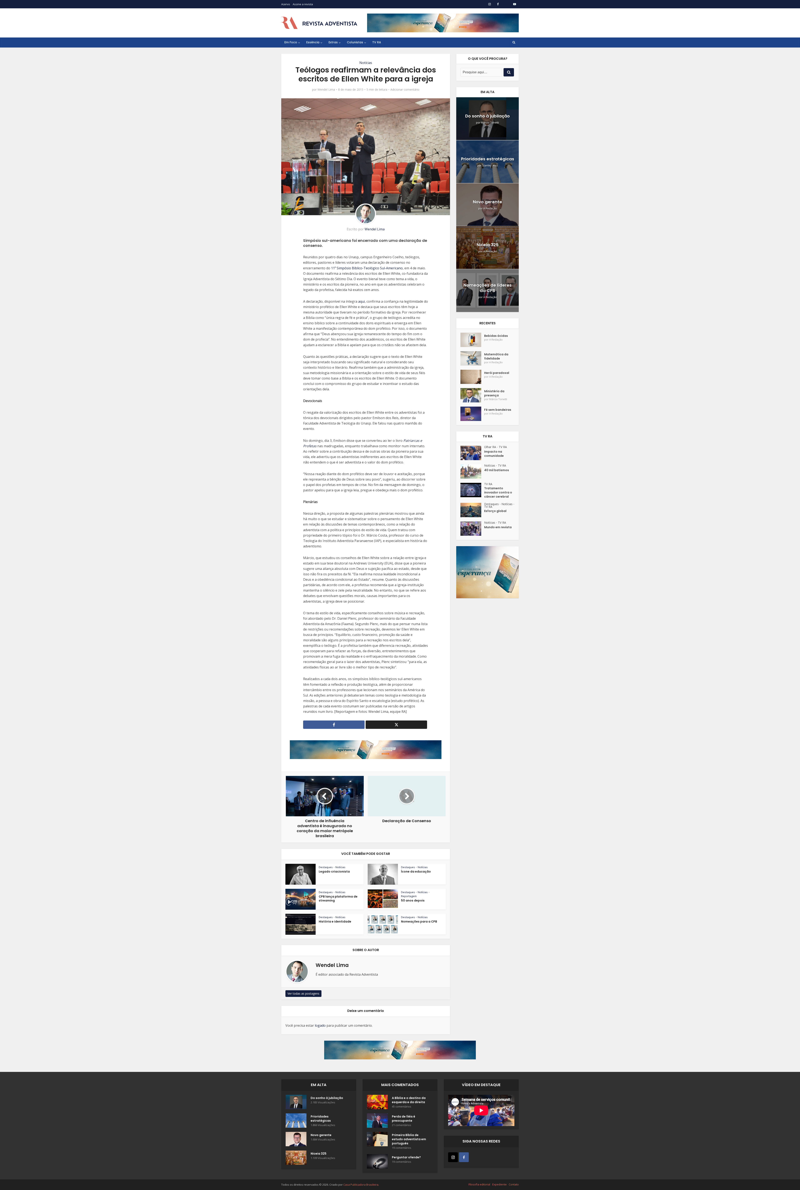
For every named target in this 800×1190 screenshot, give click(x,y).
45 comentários (401, 1106)
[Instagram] (453, 1157)
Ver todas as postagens (303, 993)
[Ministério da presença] (472, 395)
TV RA (376, 42)
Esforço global (495, 511)
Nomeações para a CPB (419, 921)
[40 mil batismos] (472, 471)
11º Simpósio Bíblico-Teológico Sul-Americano (367, 268)
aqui (361, 301)
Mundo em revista (498, 527)
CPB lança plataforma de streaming (338, 898)
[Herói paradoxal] (472, 377)
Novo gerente (487, 202)
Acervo (285, 4)
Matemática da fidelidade (496, 356)
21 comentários (401, 1125)
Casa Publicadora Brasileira (360, 1184)
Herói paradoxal (496, 373)
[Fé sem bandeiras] (472, 414)
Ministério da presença (494, 393)
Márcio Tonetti (490, 122)
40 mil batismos (496, 470)
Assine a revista (303, 4)
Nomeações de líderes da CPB (488, 287)
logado (320, 1025)
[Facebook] (464, 1157)
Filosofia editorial (479, 1184)
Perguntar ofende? (406, 1157)
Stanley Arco (490, 165)
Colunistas (355, 42)
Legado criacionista (334, 871)
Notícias (365, 62)
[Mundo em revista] (472, 528)
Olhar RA (490, 447)
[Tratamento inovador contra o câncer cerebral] (472, 490)
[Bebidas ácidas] (472, 340)
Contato (514, 1184)
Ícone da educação (416, 871)
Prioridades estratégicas (487, 159)
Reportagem (409, 896)
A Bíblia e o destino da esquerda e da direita (409, 1100)
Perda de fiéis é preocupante (403, 1118)
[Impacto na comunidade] (472, 453)
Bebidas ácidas (496, 336)
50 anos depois (413, 900)
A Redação (490, 208)
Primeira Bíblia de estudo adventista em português (409, 1139)
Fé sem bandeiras (497, 410)
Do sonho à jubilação (487, 116)
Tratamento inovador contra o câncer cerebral (498, 492)
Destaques (326, 867)
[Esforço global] (472, 510)
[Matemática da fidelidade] (472, 358)
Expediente (499, 1184)
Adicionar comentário (404, 89)
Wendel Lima (326, 89)
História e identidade (335, 921)
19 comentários (401, 1148)
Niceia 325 (488, 245)
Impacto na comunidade (494, 454)
